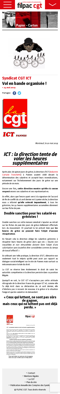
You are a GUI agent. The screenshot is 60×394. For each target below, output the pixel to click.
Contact (31, 373)
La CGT (31, 379)
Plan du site (31, 382)
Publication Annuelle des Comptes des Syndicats (31, 385)
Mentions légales (31, 376)
